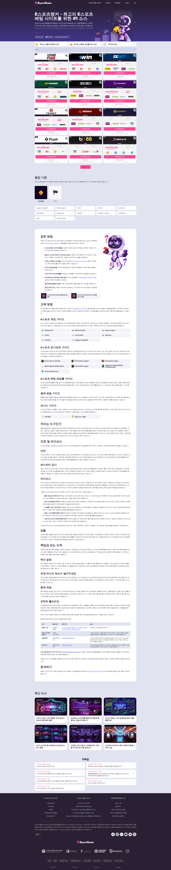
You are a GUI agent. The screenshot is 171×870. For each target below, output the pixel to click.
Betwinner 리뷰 (51, 104)
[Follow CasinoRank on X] (121, 834)
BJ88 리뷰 (85, 160)
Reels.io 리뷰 (120, 160)
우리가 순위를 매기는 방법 (118, 813)
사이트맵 (118, 867)
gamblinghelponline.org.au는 (72, 652)
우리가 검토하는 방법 (118, 810)
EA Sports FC (51, 816)
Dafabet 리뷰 (85, 132)
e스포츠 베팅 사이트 (95, 3)
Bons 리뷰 (85, 104)
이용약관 (52, 867)
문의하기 (118, 806)
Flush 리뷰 (51, 160)
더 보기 (84, 167)
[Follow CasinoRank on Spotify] (130, 834)
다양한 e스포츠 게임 (80, 261)
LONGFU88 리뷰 (51, 76)
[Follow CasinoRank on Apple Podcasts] (134, 834)
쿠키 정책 (74, 867)
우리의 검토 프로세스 (52, 243)
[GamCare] (116, 851)
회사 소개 (118, 803)
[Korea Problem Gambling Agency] (86, 851)
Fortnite (51, 806)
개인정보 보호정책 (118, 816)
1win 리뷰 (85, 76)
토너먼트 (117, 3)
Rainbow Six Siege (51, 813)
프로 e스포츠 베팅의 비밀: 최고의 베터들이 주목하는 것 (83, 816)
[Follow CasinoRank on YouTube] (126, 834)
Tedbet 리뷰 (51, 132)
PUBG (51, 810)
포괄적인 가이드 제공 (81, 308)
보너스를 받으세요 (51, 73)
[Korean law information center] (71, 851)
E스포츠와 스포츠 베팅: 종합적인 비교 (84, 810)
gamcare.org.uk (66, 645)
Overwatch (51, 803)
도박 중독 (96, 867)
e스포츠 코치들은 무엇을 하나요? (83, 813)
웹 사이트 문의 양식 (95, 671)
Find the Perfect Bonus (83, 806)
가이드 (127, 3)
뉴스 (135, 3)
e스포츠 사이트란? (84, 803)
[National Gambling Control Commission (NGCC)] (52, 851)
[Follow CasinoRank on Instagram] (117, 834)
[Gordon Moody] (100, 851)
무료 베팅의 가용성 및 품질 (88, 277)
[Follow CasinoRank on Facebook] (113, 834)
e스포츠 (107, 3)
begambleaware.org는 (68, 638)
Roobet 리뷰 (119, 132)
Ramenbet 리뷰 (119, 104)
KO (37, 834)
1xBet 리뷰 (120, 76)
